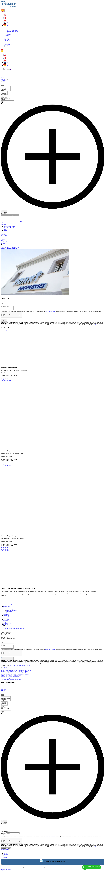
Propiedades (7, 35)
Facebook (5, 852)
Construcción (7, 38)
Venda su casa (7, 40)
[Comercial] (6, 99)
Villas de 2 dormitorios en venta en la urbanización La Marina (14, 671)
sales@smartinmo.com (6, 247)
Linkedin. (21, 604)
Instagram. (11, 248)
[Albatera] (5, 84)
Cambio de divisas (8, 44)
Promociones (7, 36)
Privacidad (18, 665)
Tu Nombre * (4, 831)
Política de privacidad (50, 311)
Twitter (5, 853)
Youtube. (16, 248)
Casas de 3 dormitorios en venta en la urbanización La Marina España (16, 672)
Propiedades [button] (7, 29)
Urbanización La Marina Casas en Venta (10, 676)
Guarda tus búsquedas (9, 215)
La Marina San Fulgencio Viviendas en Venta (11, 675)
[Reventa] (5, 90)
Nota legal (12, 665)
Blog (5, 43)
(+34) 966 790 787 (15, 247)
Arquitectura (7, 39)
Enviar (4, 320)
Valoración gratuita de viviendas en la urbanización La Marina (14, 674)
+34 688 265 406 (4, 549)
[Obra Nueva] (5, 89)
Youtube (5, 856)
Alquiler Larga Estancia (12, 31)
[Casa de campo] (6, 97)
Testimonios (3, 246)
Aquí (96, 324)
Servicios (6, 42)
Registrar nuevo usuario (6, 869)
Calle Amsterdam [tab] (7, 330)
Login (2, 870)
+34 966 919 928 (4, 547)
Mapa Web (28, 665)
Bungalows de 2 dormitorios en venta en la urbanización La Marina (16, 670)
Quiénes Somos (7, 27)
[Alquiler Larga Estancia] (5, 88)
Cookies (23, 665)
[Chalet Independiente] (6, 98)
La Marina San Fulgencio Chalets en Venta (10, 678)
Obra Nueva (10, 33)
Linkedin (5, 857)
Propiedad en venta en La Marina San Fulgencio (11, 679)
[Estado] (5, 86)
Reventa (9, 34)
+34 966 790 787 (4, 378)
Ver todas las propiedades (12, 30)
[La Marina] (5, 81)
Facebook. (3, 248)
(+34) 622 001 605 (24, 628)
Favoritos (8, 246)
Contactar (6, 45)
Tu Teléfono (3, 833)
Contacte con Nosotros (8, 659)
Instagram (5, 854)
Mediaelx (6, 667)
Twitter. (7, 248)
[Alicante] (5, 85)
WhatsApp (7, 849)
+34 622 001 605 (4, 379)
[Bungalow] (6, 96)
